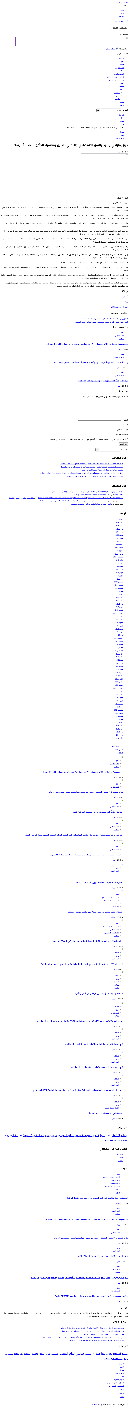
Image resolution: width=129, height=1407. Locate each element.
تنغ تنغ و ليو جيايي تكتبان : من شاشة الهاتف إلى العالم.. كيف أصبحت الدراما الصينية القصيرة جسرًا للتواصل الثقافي (81, 473)
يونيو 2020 (119, 728)
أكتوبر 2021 (119, 681)
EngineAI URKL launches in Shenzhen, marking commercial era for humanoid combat (95, 476)
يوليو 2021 (119, 691)
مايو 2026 (120, 528)
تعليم (118, 95)
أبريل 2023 (119, 625)
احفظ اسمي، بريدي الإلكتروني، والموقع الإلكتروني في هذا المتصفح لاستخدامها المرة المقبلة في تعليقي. (88, 439)
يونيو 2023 (119, 619)
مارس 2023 (119, 628)
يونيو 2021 (119, 694)
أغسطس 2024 (118, 594)
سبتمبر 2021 (119, 685)
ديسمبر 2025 (118, 544)
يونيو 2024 (119, 600)
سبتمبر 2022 (119, 647)
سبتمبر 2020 (119, 719)
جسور (122, 83)
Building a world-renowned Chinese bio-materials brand (92, 494)
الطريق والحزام (119, 74)
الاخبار (122, 1367)
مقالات (121, 86)
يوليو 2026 (119, 522)
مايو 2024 (120, 603)
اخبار (122, 61)
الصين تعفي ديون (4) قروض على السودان (105, 1113)
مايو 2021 (120, 697)
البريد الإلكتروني (121, 429)
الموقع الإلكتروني (122, 434)
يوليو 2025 (119, 560)
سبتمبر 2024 (119, 591)
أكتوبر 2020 (119, 716)
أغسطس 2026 (118, 519)
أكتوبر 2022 (119, 644)
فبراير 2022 (119, 669)
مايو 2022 (120, 660)
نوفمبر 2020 (119, 713)
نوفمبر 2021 (119, 678)
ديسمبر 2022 (118, 638)
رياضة (122, 105)
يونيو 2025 (119, 563)
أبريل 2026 (119, 531)
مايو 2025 (120, 566)
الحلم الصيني (119, 67)
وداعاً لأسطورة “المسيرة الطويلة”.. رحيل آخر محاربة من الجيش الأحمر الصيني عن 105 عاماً (91, 362)
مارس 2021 (119, 703)
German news (118, 494)
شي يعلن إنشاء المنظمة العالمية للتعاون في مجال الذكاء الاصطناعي (94, 1044)
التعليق (125, 420)
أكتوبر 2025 (119, 550)
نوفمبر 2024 (119, 585)
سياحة (122, 102)
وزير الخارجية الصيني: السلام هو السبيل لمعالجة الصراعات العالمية (102, 318)
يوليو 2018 (119, 738)
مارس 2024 (119, 606)
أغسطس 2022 (118, 650)
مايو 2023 (120, 622)
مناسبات (117, 99)
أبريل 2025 (119, 569)
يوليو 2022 (119, 653)
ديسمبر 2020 (118, 710)
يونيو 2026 (119, 525)
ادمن (118, 151)
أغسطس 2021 (118, 688)
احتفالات (117, 92)
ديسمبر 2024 (118, 581)
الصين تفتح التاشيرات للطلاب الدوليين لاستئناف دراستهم (91, 504)
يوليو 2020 (119, 725)
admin (113, 917)
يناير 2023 (120, 635)
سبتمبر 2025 (119, 553)
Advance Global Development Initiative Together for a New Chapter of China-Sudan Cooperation (87, 344)
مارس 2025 (119, 572)
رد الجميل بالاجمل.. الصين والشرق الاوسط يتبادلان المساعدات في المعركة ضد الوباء (88, 941)
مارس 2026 (119, 535)
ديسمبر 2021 (118, 675)
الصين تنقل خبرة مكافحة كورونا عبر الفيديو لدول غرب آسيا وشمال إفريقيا (97, 1198)
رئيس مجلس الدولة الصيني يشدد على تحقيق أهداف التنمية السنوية (101, 322)
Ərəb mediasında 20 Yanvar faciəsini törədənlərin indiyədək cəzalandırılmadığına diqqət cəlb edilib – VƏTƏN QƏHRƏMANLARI (80, 497)
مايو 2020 (120, 731)
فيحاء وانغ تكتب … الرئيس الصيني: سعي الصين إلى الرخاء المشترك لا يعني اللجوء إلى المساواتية (73, 500)
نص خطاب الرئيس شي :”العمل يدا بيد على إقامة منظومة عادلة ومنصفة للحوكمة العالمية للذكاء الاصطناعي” (77, 1090)
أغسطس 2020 (118, 722)
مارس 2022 (119, 666)
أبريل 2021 (119, 700)
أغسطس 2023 (118, 613)
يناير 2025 (120, 578)
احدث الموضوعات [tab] (117, 746)
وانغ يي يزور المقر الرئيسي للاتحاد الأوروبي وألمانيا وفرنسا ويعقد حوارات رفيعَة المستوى (83, 491)
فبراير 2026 (119, 538)
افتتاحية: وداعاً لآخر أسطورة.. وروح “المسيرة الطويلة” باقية (103, 381)
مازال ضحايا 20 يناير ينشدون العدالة (21, 497)
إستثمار (121, 70)
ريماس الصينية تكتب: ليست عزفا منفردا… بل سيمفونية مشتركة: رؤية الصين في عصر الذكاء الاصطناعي (80, 1021)
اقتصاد (122, 1370)
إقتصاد (122, 64)
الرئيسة (121, 58)
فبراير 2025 (119, 575)
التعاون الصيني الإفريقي (115, 77)
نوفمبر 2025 (119, 547)
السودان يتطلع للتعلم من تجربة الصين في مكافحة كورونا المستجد (95, 912)
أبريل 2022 (119, 663)
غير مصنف (115, 906)
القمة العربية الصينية (116, 80)
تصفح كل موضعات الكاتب (119, 307)
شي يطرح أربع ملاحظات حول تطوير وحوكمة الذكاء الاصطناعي (97, 1067)
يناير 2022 (120, 672)
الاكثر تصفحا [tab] (119, 749)
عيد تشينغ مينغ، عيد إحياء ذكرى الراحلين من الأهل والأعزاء (99, 993)
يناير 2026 (120, 541)
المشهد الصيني (119, 27)
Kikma (121, 491)
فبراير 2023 (119, 631)
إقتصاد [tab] (121, 752)
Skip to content (123, 2)
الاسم (125, 424)
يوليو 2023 (119, 616)
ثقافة (122, 89)
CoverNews (96, 1404)
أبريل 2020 (119, 735)
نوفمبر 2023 (119, 610)
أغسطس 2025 (118, 556)
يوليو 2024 (119, 597)
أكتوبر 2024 (119, 588)
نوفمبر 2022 (119, 641)
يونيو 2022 (119, 656)
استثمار (121, 1376)
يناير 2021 (120, 706)
